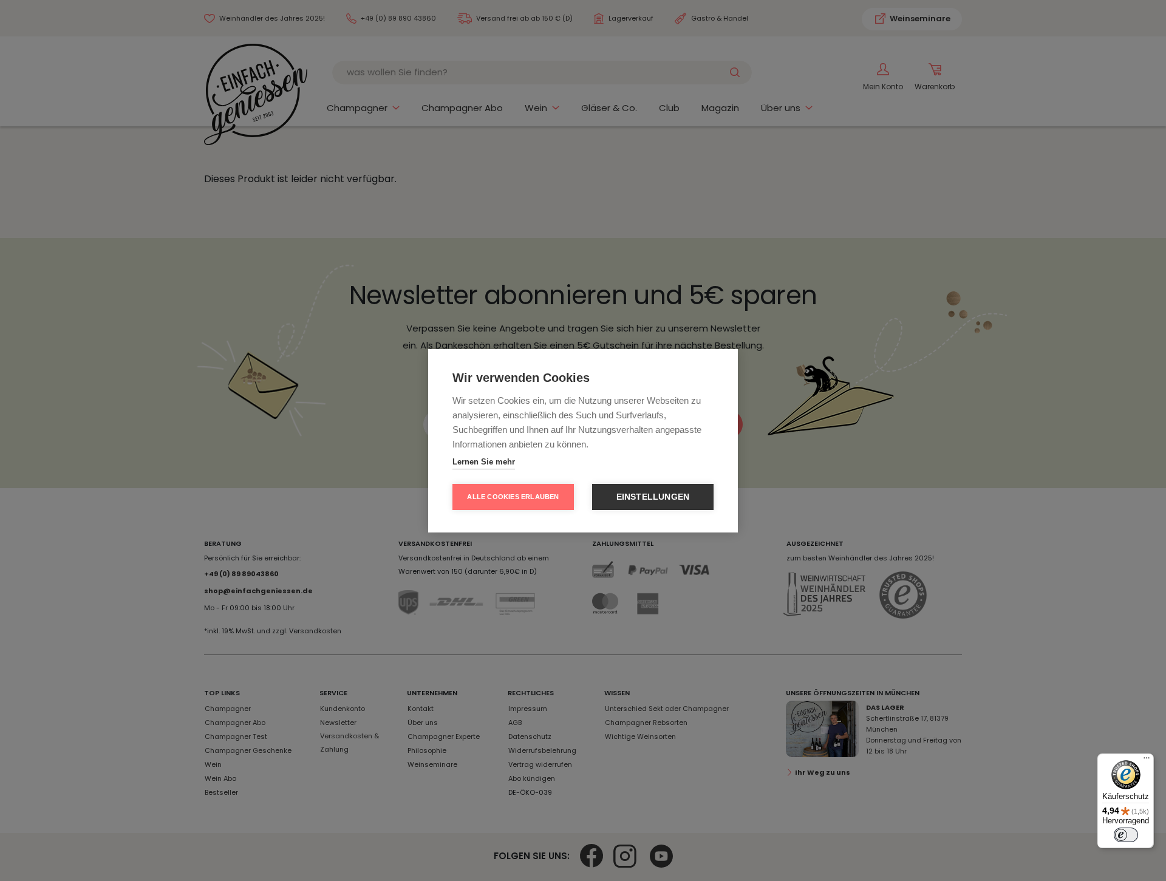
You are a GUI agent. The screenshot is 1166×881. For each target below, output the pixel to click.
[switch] (1126, 835)
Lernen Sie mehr (483, 461)
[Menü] (1146, 760)
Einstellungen (653, 497)
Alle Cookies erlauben (513, 496)
